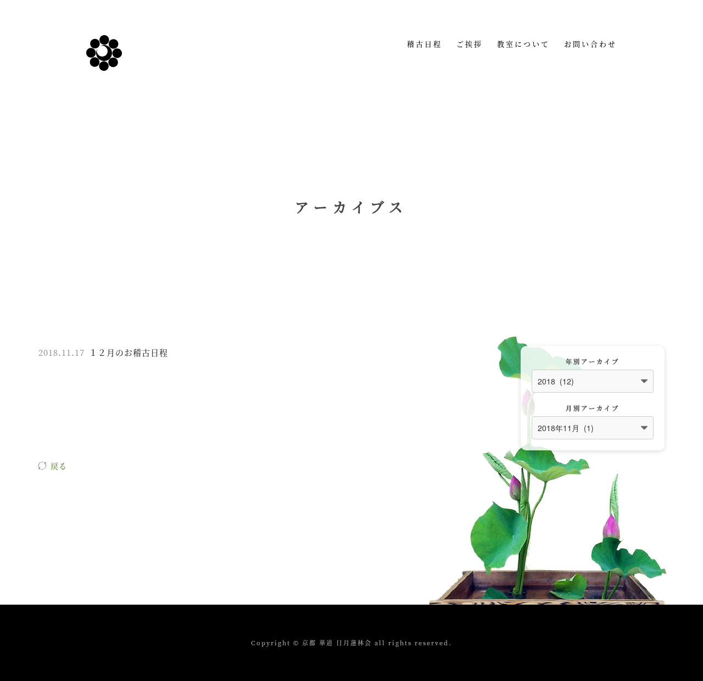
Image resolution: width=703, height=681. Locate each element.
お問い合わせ (590, 43)
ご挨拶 (469, 43)
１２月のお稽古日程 (128, 352)
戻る (59, 465)
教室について (523, 43)
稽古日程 (424, 43)
